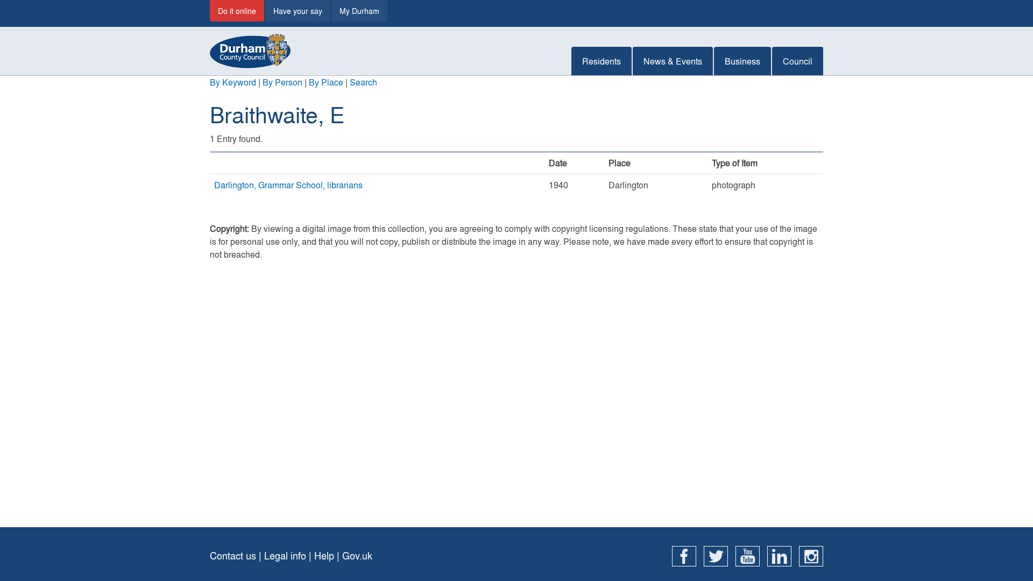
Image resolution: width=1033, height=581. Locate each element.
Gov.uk (357, 555)
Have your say (297, 10)
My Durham (359, 10)
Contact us (233, 555)
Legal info (285, 555)
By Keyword (233, 82)
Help (324, 555)
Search (363, 82)
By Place (326, 82)
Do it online (237, 10)
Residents (601, 61)
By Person (282, 82)
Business (742, 61)
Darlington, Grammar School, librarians (288, 185)
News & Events (672, 61)
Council (797, 61)
